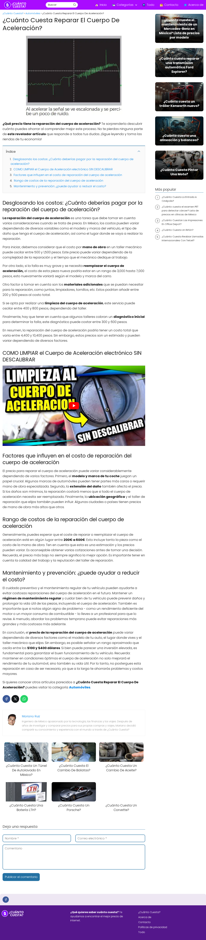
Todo (141, 932)
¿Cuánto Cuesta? (149, 912)
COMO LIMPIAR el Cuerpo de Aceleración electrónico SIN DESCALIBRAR (63, 169)
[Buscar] (74, 4)
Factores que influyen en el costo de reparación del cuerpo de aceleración (68, 175)
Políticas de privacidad (152, 927)
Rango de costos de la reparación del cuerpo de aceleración (58, 181)
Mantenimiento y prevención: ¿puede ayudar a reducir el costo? (60, 186)
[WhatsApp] (24, 699)
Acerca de (144, 917)
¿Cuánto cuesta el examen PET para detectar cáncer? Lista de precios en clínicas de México (180, 210)
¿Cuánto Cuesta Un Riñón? (177, 230)
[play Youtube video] (74, 406)
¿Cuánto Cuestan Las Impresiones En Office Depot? (182, 222)
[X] (15, 699)
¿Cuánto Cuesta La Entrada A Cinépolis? (179, 199)
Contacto (144, 922)
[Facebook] (6, 699)
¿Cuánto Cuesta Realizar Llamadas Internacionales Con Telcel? (182, 238)
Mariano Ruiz (31, 716)
